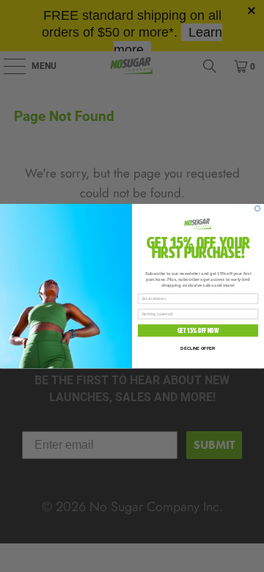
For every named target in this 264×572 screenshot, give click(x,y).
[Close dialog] (257, 208)
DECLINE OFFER (197, 348)
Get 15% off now (198, 330)
